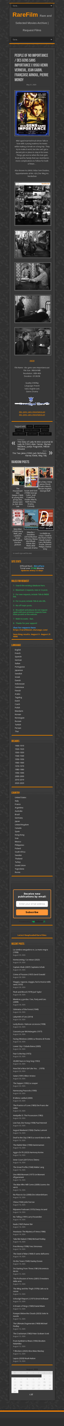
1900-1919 (19, 746)
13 (33, 1382)
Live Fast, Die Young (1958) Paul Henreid (30, 1123)
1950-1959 (19, 759)
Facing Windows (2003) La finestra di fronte (31, 1039)
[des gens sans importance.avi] (32, 204)
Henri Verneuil (19, 434)
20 (33, 1385)
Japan (17, 821)
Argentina (19, 808)
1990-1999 (19, 773)
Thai (17, 731)
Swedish (18, 674)
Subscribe (32, 912)
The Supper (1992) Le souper (25, 1083)
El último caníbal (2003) (23, 1098)
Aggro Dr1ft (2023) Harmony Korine (28, 1152)
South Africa (20, 852)
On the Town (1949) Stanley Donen (27, 1261)
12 (27, 1382)
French (18, 653)
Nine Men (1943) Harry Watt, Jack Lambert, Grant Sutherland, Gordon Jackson (18, 537)
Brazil (17, 814)
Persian (18, 728)
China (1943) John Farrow (24, 1202)
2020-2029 (19, 783)
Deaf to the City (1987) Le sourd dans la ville (31, 1138)
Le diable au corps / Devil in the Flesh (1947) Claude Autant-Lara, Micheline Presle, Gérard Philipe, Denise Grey (45, 541)
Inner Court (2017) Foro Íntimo (26, 1160)
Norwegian (19, 718)
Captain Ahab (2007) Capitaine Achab (29, 967)
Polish (17, 707)
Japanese (19, 670)
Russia (17, 872)
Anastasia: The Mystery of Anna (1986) (29, 1231)
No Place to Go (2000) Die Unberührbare (30, 1195)
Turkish (18, 724)
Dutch (17, 701)
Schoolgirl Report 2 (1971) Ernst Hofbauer (31, 1299)
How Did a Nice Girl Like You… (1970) (29, 1068)
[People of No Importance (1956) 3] (32, 276)
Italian (17, 663)
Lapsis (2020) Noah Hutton (24, 1358)
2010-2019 (19, 780)
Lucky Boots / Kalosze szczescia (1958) (29, 1024)
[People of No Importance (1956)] (32, 113)
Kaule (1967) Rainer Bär (23, 1224)
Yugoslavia (19, 869)
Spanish (18, 657)
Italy (17, 801)
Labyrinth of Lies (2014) (23, 1017)
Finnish (18, 691)
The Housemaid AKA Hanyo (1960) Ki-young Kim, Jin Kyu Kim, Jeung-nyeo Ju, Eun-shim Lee (18, 497)
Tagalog (18, 697)
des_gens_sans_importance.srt (32, 415)
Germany (19, 818)
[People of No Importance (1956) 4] (32, 244)
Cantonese (19, 687)
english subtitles (41, 426)
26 (27, 1388)
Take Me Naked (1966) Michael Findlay (29, 1239)
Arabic (17, 694)
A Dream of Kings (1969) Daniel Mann (29, 1306)
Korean (18, 714)
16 (50, 1382)
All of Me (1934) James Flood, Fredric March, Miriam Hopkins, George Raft (45, 486)
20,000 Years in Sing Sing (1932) (26, 1061)
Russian (18, 721)
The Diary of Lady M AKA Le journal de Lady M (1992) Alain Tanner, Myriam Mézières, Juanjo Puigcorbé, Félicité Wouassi (35, 444)
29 (44, 1388)
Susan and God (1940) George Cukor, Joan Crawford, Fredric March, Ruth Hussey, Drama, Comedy (30, 498)
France (19, 430)
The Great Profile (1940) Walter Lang (28, 1167)
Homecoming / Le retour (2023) (26, 960)
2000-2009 (19, 776)
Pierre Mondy (45, 434)
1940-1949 (19, 756)
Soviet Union (20, 865)
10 (15, 1382)
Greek (17, 677)
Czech (17, 704)
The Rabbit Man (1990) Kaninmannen (28, 1145)
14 (39, 1382)
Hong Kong (19, 835)
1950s (30, 426)
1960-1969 (19, 763)
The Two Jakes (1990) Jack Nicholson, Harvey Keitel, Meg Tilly (29, 453)
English (18, 650)
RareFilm (25, 14)
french (45, 430)
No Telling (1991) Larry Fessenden (27, 1217)
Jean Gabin (32, 434)
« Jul (31, 1394)
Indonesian (20, 684)
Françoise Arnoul (32, 430)
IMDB (32, 361)
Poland (18, 848)
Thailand (18, 859)
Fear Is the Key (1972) (22, 1054)
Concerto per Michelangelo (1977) (27, 1031)
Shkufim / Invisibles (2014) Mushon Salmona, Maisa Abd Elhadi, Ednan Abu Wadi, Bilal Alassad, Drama (31, 540)
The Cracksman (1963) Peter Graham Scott (31, 1333)
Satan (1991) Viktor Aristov (24, 1076)
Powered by (25, 921)
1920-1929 (19, 749)
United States (20, 797)
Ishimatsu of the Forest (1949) (26, 1009)
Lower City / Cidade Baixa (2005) (27, 1046)
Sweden (18, 855)
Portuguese (20, 667)
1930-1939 (19, 752)
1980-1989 (19, 769)
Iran (16, 838)
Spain (17, 831)
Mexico (18, 842)
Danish (18, 680)
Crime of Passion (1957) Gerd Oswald (29, 974)
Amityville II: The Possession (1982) (28, 1115)
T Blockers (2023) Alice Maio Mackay (28, 1351)
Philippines (19, 845)
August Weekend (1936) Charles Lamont (30, 1130)
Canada (18, 828)
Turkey (18, 862)
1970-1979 (19, 766)
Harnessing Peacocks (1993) (25, 1091)
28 (39, 1388)
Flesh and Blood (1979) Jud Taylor (27, 992)
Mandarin (19, 711)
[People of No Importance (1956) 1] (32, 341)
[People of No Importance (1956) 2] (32, 309)
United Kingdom (22, 825)
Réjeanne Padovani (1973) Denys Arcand (30, 1209)
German (18, 660)
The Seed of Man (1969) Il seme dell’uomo (31, 1254)
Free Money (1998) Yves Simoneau (27, 1246)
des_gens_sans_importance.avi (32, 412)
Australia (18, 811)
